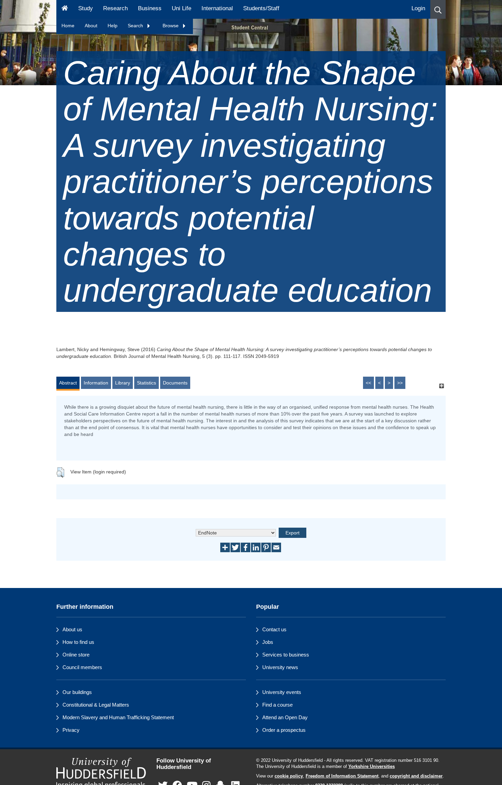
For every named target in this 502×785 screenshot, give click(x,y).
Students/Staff (261, 8)
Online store (75, 655)
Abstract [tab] (68, 383)
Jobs (267, 642)
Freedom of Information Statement (342, 776)
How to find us (78, 642)
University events (281, 692)
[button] (438, 9)
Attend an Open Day (285, 717)
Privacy (71, 730)
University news (280, 667)
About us (72, 629)
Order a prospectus (284, 730)
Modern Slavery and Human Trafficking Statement (118, 717)
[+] (441, 386)
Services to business (285, 655)
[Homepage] (64, 9)
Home (67, 25)
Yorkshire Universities (371, 766)
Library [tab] (122, 383)
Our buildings (77, 692)
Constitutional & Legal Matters (95, 705)
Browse (171, 25)
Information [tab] (96, 383)
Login (418, 8)
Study (85, 8)
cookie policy (289, 776)
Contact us (274, 629)
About (91, 25)
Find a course (277, 705)
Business (150, 8)
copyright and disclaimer (416, 776)
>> (400, 383)
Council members (82, 667)
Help (112, 25)
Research (115, 8)
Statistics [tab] (146, 383)
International (217, 8)
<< (368, 383)
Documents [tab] (175, 383)
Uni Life (181, 8)
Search (136, 25)
